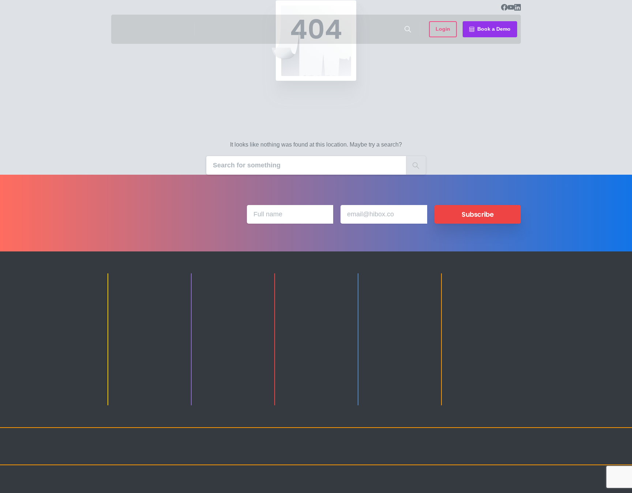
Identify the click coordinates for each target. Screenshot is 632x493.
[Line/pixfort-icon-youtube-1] (484, 453)
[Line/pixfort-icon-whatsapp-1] (513, 453)
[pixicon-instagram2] (440, 453)
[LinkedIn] (517, 7)
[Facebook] (504, 7)
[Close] (391, 485)
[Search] (408, 29)
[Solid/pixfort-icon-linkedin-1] (469, 453)
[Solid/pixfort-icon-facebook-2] (455, 453)
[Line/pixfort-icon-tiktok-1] (499, 453)
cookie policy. (367, 485)
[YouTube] (511, 7)
